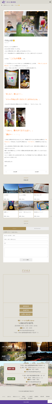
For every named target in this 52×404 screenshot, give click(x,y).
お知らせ (9, 396)
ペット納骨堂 (29, 396)
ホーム (3, 396)
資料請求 (26, 306)
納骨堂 (23, 396)
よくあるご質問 (23, 398)
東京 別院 (11, 379)
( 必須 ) (9, 235)
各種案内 (36, 396)
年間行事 (42, 396)
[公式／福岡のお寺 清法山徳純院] (8, 1)
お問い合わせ (26, 314)
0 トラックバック (37, 228)
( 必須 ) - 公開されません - (10, 239)
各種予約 (26, 310)
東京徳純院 (30, 398)
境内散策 (48, 396)
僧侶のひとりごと (16, 396)
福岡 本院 (11, 368)
